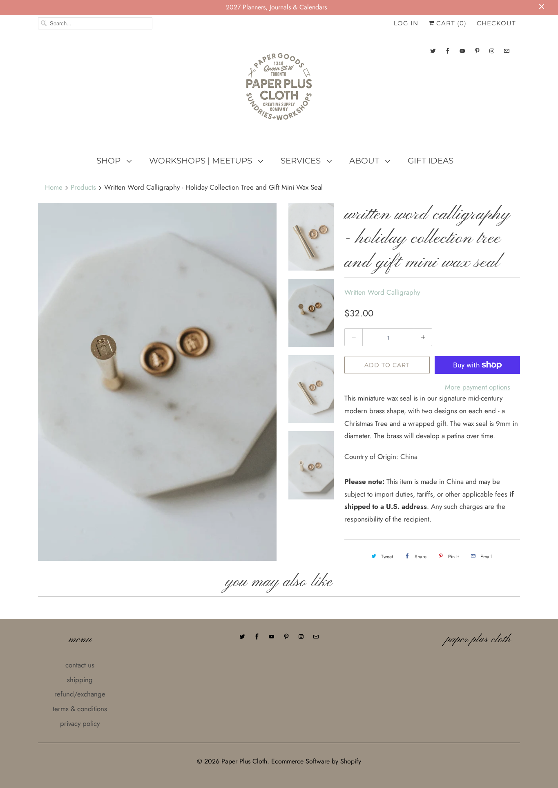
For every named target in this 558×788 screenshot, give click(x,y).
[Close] (419, 343)
